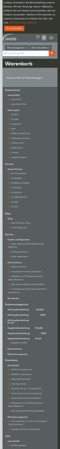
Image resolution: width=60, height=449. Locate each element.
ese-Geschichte (18, 104)
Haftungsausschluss (20, 138)
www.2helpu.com (19, 228)
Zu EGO (14, 202)
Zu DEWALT (16, 178)
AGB (13, 129)
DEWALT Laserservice (21, 374)
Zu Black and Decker (20, 183)
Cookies (14, 152)
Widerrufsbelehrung (20, 133)
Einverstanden (14, 28)
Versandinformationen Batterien (26, 272)
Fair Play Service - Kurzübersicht (26, 389)
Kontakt (15, 119)
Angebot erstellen (19, 343)
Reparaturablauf (19, 267)
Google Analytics (19, 157)
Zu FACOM (16, 192)
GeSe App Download (20, 379)
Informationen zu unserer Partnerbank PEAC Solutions (27, 422)
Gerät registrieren (19, 257)
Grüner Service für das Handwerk (26, 393)
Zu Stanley (16, 188)
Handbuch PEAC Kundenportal (25, 429)
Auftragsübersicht (19, 252)
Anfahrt (14, 114)
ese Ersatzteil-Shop (20, 223)
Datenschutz (17, 148)
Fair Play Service (18, 384)
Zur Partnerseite (18, 173)
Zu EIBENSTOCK (19, 197)
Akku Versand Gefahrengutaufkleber (28, 284)
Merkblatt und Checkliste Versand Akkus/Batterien (25, 277)
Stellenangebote (18, 445)
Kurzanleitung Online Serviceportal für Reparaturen (27, 290)
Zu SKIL (14, 207)
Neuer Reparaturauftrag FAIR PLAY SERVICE (26, 245)
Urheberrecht (17, 143)
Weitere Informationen (24, 23)
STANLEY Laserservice (21, 370)
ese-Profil (16, 99)
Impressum (16, 124)
